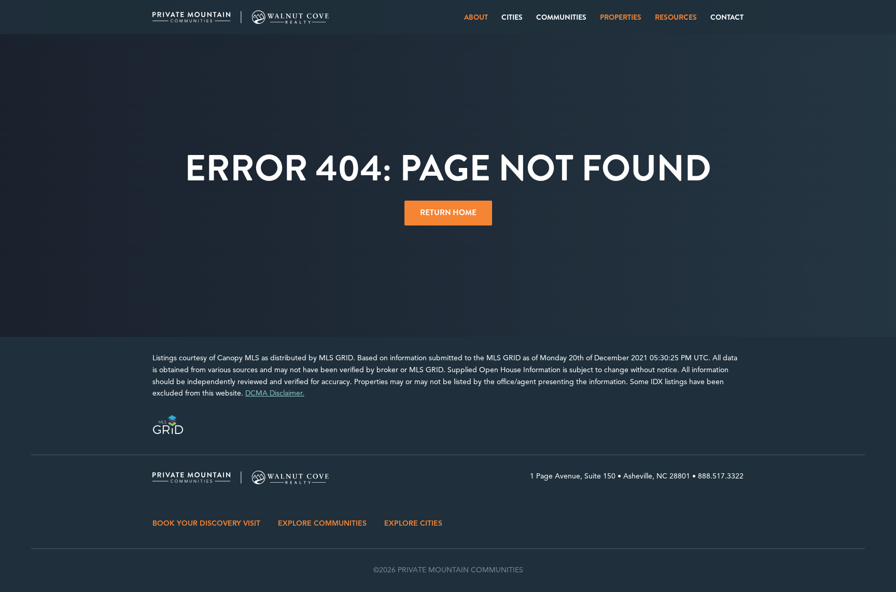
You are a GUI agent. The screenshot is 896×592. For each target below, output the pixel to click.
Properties (620, 17)
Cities (512, 17)
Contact (727, 17)
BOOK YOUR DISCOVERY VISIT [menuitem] (206, 523)
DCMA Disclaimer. (274, 393)
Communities (561, 17)
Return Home (448, 212)
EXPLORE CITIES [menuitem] (413, 523)
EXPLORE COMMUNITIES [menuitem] (322, 523)
